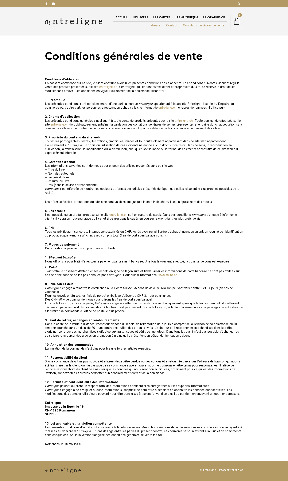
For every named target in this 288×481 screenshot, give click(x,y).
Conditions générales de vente (203, 25)
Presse (155, 25)
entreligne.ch (108, 87)
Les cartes (161, 17)
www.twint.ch (168, 275)
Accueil (122, 17)
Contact (171, 25)
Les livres (140, 17)
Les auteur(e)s (186, 17)
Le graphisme (214, 17)
